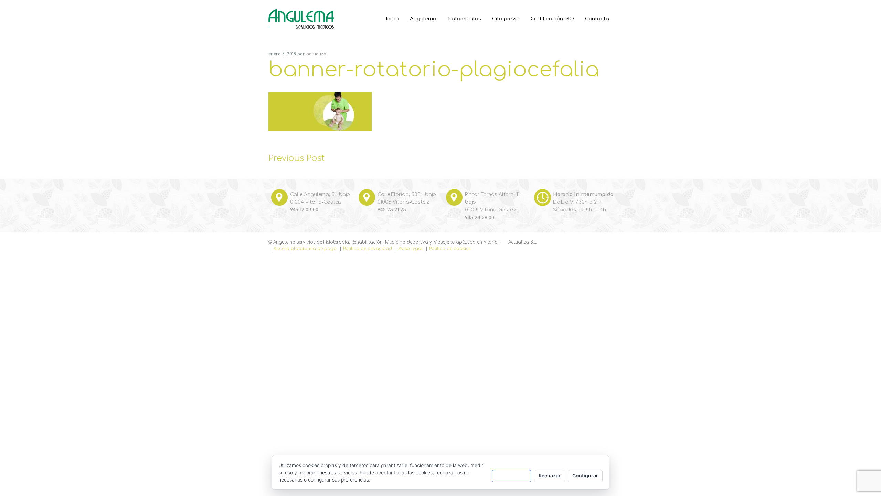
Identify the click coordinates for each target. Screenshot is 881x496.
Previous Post (296, 158)
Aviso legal (411, 248)
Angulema (295, 17)
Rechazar (550, 475)
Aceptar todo (511, 475)
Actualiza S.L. (522, 242)
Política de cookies (449, 248)
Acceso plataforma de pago (305, 248)
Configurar (585, 475)
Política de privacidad (367, 248)
